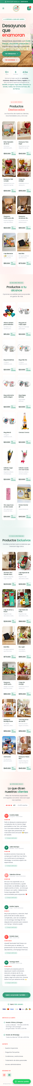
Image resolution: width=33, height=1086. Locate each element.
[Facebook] (9, 1075)
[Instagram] (4, 1075)
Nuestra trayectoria (11, 1048)
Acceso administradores (13, 1064)
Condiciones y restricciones (14, 1056)
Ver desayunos (10, 54)
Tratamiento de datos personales (16, 1060)
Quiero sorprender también (15, 995)
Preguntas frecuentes (12, 1052)
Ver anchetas (10, 60)
